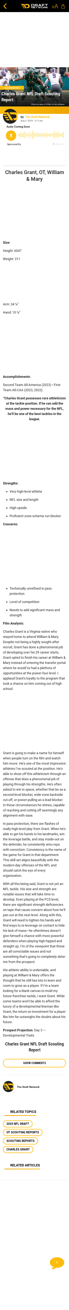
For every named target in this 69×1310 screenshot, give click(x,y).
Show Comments (34, 1063)
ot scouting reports (22, 1132)
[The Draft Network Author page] (10, 116)
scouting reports (20, 1141)
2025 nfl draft (17, 1124)
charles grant (18, 1149)
